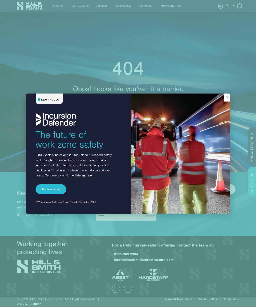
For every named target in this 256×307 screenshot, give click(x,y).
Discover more (51, 189)
